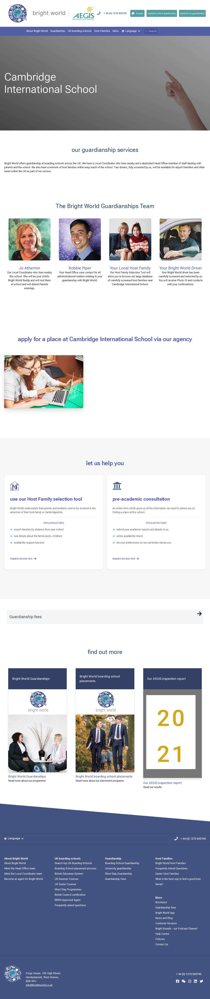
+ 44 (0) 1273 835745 (115, 13)
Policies (160, 939)
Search (153, 31)
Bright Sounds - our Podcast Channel (176, 928)
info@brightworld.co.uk (39, 985)
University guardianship (118, 868)
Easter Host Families (167, 873)
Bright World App (165, 912)
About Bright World (15, 863)
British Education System (69, 873)
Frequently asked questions (70, 905)
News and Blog (164, 918)
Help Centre (162, 933)
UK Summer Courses (66, 879)
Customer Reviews (166, 923)
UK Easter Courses (65, 884)
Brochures (161, 902)
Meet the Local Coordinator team (23, 873)
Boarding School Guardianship (122, 863)
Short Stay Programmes (68, 889)
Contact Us (161, 944)
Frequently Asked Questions (171, 868)
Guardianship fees (165, 907)
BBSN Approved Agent (67, 900)
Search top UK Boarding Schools (73, 863)
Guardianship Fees (115, 879)
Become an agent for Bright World (23, 879)
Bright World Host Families (170, 863)
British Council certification (70, 894)
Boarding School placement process (75, 868)
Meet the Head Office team (19, 868)
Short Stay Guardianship (118, 873)
